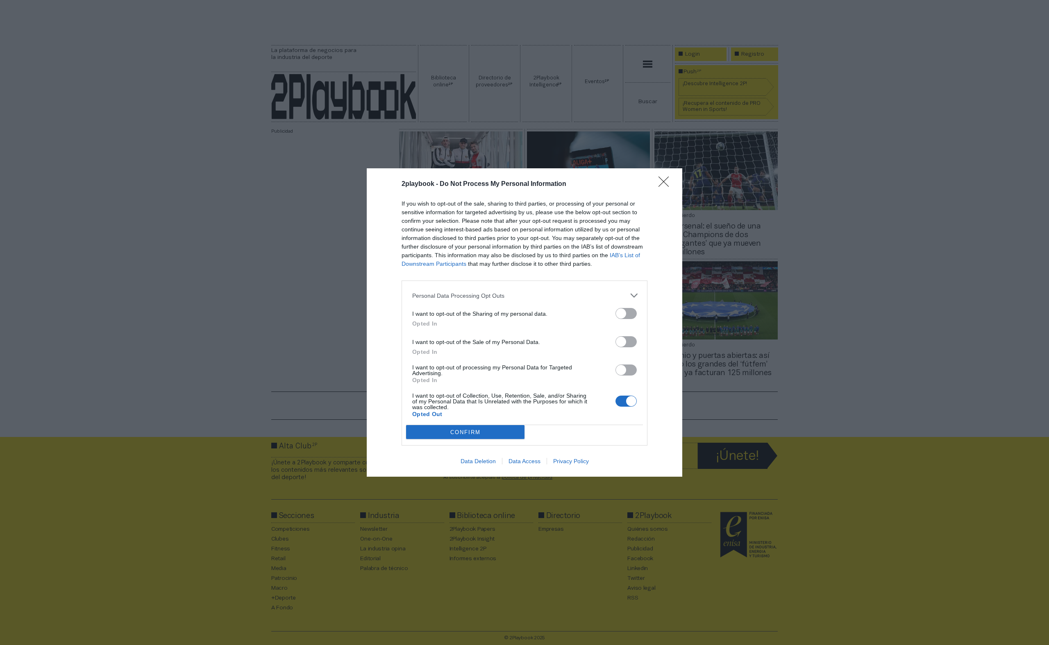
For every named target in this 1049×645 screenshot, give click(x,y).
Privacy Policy (571, 461)
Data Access (524, 461)
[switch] (626, 313)
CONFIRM (465, 432)
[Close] (666, 184)
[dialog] (524, 322)
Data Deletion (478, 461)
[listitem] (524, 295)
